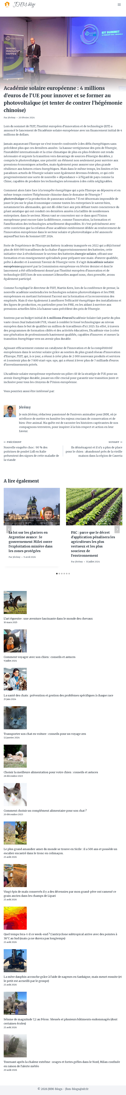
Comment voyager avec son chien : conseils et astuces (39, 657)
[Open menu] (119, 4)
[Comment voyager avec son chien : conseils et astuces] (63, 640)
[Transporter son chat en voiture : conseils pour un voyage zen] (63, 717)
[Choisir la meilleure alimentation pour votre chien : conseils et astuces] (63, 756)
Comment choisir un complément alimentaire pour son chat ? (45, 810)
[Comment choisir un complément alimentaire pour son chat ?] (63, 794)
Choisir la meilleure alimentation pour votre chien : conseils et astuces (51, 772)
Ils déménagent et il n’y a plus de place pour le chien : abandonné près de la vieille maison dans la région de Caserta (94, 449)
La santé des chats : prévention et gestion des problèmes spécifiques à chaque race (58, 695)
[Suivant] (117, 529)
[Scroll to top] (118, 1090)
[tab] (57, 573)
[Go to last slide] (9, 529)
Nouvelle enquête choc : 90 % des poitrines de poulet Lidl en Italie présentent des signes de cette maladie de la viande (31, 451)
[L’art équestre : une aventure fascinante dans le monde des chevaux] (63, 602)
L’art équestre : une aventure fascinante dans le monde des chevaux (48, 618)
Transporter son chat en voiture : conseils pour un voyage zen (45, 734)
